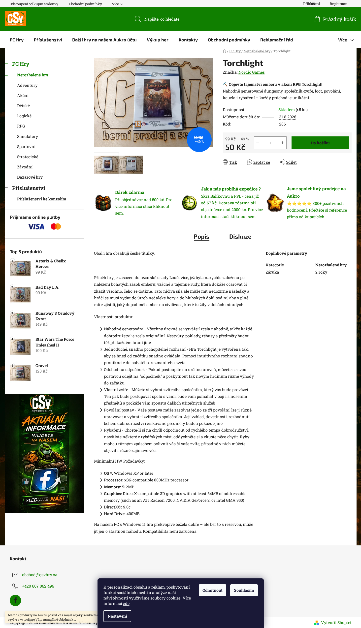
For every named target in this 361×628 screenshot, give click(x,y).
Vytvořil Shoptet (336, 622)
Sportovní (26, 146)
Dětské (23, 105)
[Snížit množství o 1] (258, 143)
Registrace (338, 3)
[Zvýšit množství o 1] (282, 143)
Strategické (27, 156)
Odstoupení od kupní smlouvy (34, 3)
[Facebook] (15, 600)
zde (126, 603)
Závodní (25, 166)
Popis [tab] (201, 236)
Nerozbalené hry (32, 74)
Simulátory (27, 136)
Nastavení (117, 616)
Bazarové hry (30, 177)
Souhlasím (244, 590)
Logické (24, 115)
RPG (21, 125)
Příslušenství (28, 188)
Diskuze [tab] (240, 236)
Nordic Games (251, 72)
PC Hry (20, 63)
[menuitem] (17, 39)
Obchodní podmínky (85, 3)
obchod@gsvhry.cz (39, 574)
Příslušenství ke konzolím (41, 198)
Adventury (27, 85)
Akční (23, 95)
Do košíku (320, 142)
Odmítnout (212, 590)
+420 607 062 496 (38, 586)
